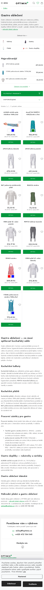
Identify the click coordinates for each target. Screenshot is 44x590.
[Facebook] (22, 547)
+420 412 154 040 (23, 534)
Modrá (13, 130)
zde (24, 572)
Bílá (9, 130)
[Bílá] (11, 161)
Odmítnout (11, 583)
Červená (9, 276)
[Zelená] (33, 124)
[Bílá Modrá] (11, 124)
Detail (11, 142)
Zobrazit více (21, 36)
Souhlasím (33, 584)
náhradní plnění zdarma (10, 29)
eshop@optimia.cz (7, 506)
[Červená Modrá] (11, 270)
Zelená (33, 130)
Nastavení (22, 576)
